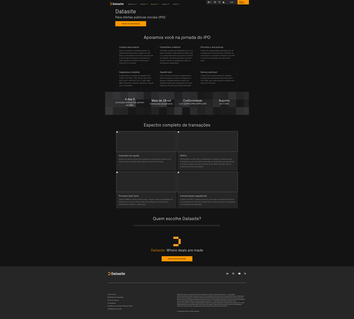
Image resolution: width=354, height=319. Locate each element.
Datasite (179, 294)
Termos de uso (112, 294)
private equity (208, 306)
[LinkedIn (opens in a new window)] (227, 274)
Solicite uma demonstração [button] (177, 258)
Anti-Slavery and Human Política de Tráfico (120, 306)
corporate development (198, 306)
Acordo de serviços (113, 300)
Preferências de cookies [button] (115, 309)
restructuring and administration (185, 296)
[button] (134, 4)
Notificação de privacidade (115, 297)
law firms (216, 306)
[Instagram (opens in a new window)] (233, 274)
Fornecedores (112, 303)
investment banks (188, 306)
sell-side (220, 299)
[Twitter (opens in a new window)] (245, 274)
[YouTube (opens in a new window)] (239, 274)
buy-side (213, 299)
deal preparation (241, 299)
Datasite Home (117, 3)
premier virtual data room (183, 302)
